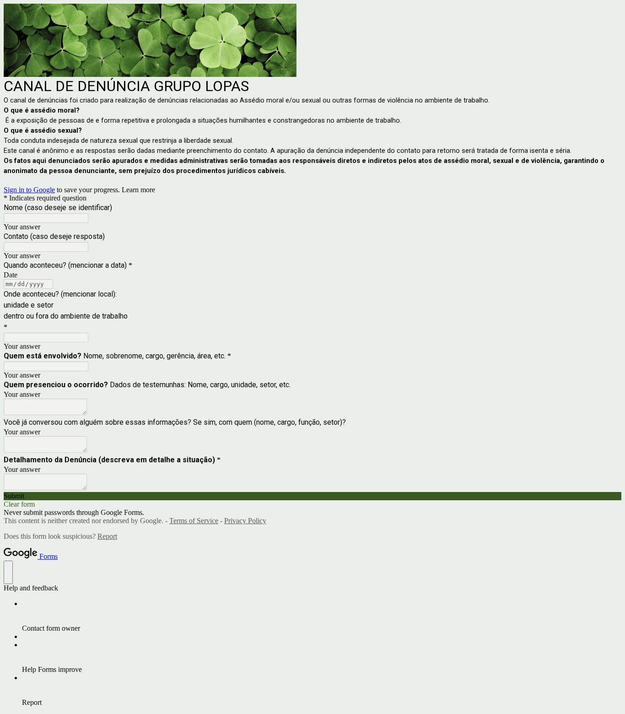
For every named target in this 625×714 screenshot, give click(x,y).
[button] (312, 496)
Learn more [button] (138, 190)
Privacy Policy (245, 521)
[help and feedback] (8, 572)
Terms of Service (193, 521)
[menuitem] (321, 616)
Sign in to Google (29, 190)
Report (107, 536)
